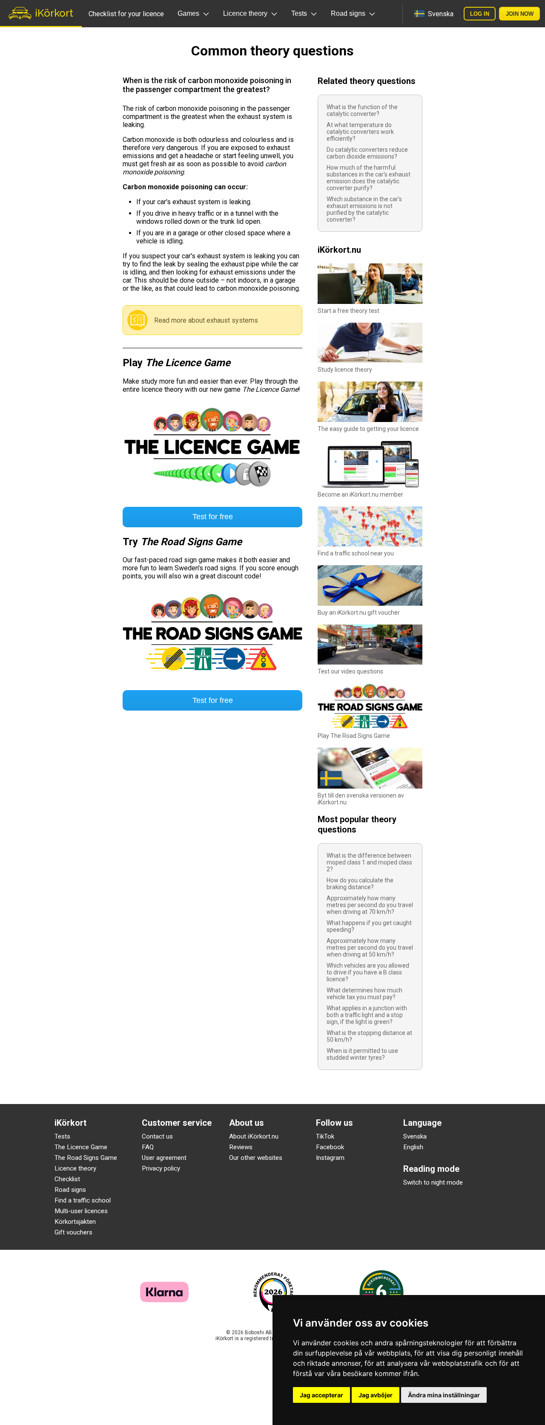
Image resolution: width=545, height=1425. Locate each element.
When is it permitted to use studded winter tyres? (362, 1054)
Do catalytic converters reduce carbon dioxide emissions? (367, 153)
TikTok (325, 1136)
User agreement (164, 1158)
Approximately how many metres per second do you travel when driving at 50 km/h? (370, 947)
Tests (62, 1136)
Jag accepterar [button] (321, 1395)
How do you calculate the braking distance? (360, 883)
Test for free (212, 516)
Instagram (330, 1158)
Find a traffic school (82, 1200)
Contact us (157, 1136)
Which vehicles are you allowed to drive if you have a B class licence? (368, 972)
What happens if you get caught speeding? (369, 926)
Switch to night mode (433, 1182)
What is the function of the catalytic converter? (362, 110)
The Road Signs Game (85, 1158)
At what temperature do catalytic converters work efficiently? (360, 131)
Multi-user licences (81, 1211)
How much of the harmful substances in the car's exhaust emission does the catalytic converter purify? (368, 177)
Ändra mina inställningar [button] (444, 1395)
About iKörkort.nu (253, 1136)
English (413, 1147)
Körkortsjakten (75, 1222)
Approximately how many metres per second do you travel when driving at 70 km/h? (370, 905)
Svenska (415, 1136)
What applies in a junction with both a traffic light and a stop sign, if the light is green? (367, 1015)
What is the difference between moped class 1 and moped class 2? (369, 862)
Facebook (330, 1147)
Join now (520, 14)
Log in (479, 14)
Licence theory (75, 1168)
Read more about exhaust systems (206, 320)
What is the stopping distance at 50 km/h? (369, 1036)
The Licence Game (80, 1147)
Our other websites (255, 1158)
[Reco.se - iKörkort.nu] (273, 1292)
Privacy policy (161, 1168)
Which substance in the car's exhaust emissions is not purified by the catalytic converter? (364, 209)
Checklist (67, 1179)
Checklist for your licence (126, 14)
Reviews (240, 1147)
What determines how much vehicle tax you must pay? (364, 993)
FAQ (148, 1147)
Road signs (70, 1190)
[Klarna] (164, 1300)
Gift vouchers (73, 1232)
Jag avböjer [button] (376, 1395)
